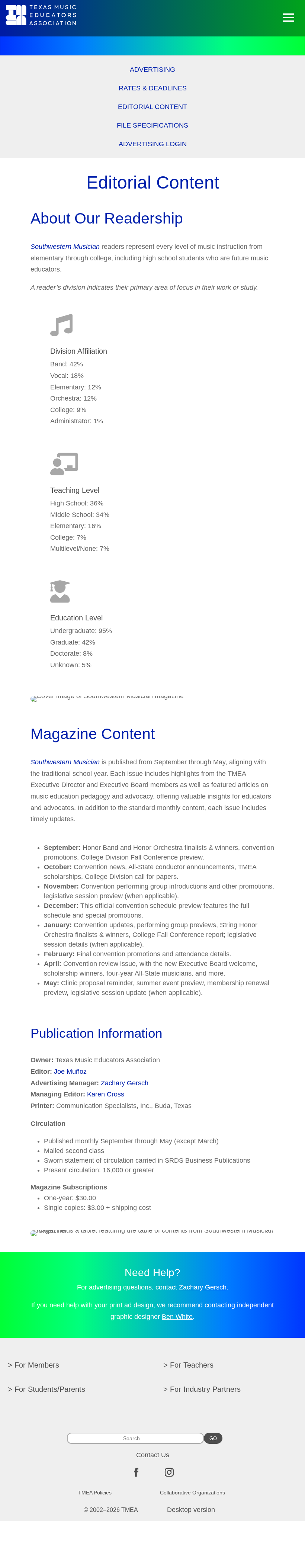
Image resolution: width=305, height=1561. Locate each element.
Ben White (177, 1316)
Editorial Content (152, 107)
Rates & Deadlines (153, 89)
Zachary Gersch (124, 1083)
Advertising (152, 70)
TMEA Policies (95, 1493)
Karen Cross (105, 1094)
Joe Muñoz (70, 1071)
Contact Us (152, 1455)
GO (213, 1438)
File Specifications (152, 126)
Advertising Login (153, 144)
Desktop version (191, 1509)
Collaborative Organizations (192, 1493)
